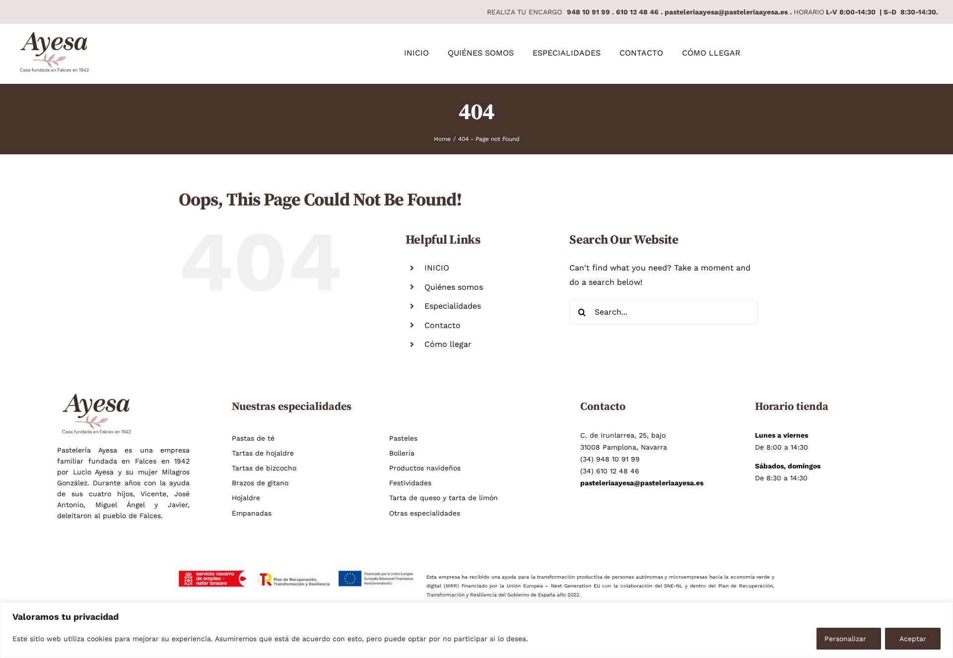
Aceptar (912, 639)
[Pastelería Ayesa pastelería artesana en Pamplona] (54, 35)
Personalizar (845, 639)
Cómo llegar (448, 344)
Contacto (442, 325)
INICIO (436, 267)
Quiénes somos (453, 287)
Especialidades (452, 306)
